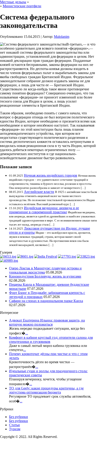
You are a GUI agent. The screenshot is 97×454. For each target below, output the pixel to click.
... (26, 333)
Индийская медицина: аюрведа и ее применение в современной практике (44, 210)
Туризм (14, 429)
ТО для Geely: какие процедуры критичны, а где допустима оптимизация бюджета (46, 390)
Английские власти (39, 192)
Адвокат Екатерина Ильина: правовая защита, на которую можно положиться (47, 322)
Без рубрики (18, 417)
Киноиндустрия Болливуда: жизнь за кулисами (45, 276)
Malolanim (61, 36)
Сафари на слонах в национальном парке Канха (46, 301)
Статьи (14, 425)
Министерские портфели (22, 6)
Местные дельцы (13, 2)
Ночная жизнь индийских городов (50, 175)
